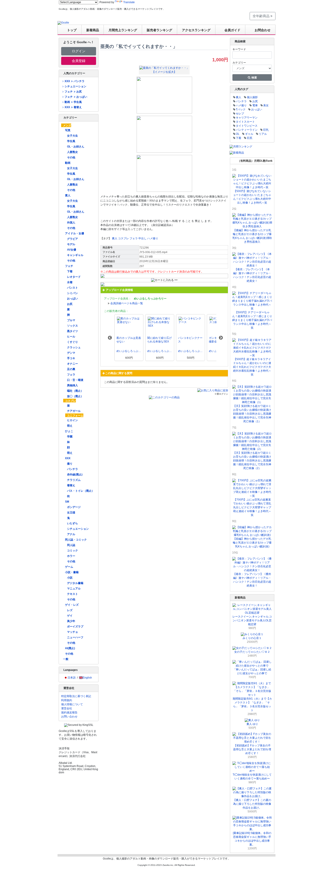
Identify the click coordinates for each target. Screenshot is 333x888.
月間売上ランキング (123, 30)
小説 (69, 577)
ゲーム (69, 566)
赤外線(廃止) (74, 474)
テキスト (72, 594)
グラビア (72, 238)
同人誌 (71, 545)
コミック (72, 550)
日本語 (72, 677)
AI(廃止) (70, 648)
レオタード (74, 276)
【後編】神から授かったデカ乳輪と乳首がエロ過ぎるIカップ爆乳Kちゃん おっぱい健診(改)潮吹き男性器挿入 (252, 236)
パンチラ (72, 469)
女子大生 (72, 135)
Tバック (241, 109)
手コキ (71, 358)
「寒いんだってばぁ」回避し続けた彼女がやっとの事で (252, 671)
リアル (263, 133)
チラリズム (74, 480)
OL (237, 133)
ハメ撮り (152, 238)
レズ (69, 610)
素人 (67, 195)
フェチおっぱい (76, 96)
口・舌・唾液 (75, 380)
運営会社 (66, 708)
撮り (69, 463)
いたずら (72, 523)
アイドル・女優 (74, 233)
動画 (67, 162)
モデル (71, 244)
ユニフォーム (75, 415)
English (87, 677)
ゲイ (69, 615)
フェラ (71, 374)
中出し (142, 238)
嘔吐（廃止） (75, 390)
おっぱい (72, 298)
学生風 (71, 141)
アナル (71, 534)
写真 (67, 130)
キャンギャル (75, 255)
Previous (110, 338)
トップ (72, 30)
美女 (266, 105)
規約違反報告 (69, 712)
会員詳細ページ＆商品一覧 (126, 303)
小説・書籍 (72, 572)
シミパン (72, 293)
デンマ (71, 352)
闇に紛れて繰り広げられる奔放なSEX (159, 339)
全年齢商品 (261, 16)
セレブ (240, 113)
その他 (71, 157)
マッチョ (72, 632)
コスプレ (70, 400)
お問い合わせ (69, 716)
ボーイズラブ (75, 626)
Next (221, 338)
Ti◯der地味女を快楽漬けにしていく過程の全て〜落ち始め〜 (252, 776)
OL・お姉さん (75, 146)
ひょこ (69, 431)
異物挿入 (72, 385)
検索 (254, 77)
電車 (255, 105)
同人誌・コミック (76, 539)
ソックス (72, 325)
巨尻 (249, 138)
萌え (69, 425)
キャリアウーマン (247, 117)
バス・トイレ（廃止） (80, 490)
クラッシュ (74, 347)
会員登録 (78, 61)
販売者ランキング (159, 30)
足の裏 (71, 369)
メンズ (67, 125)
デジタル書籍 (75, 583)
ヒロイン (72, 420)
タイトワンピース (247, 125)
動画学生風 (73, 102)
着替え (71, 485)
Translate (129, 2)
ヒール (71, 336)
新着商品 (92, 30)
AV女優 (71, 249)
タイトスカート (245, 121)
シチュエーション (75, 86)
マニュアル (74, 588)
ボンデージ (74, 507)
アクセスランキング (196, 30)
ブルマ (71, 320)
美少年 (71, 621)
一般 (65, 659)
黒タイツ (72, 331)
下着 (69, 271)
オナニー (72, 363)
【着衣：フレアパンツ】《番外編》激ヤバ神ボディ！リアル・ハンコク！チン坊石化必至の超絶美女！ (252, 579)
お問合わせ (262, 30)
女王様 (71, 512)
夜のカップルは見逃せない (128, 339)
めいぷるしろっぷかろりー (128, 351)
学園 (69, 436)
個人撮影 (252, 97)
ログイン (78, 51)
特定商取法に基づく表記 (76, 696)
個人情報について (72, 704)
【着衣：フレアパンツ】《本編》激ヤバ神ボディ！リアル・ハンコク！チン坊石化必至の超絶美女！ (252, 275)
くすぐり (72, 342)
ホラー (71, 556)
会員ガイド (232, 30)
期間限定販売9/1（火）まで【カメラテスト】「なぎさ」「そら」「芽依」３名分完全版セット (252, 704)
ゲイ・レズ (72, 604)
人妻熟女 (72, 152)
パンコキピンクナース (190, 339)
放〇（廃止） (75, 396)
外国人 (71, 222)
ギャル (249, 133)
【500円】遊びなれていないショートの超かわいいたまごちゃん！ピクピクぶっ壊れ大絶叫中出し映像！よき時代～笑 (252, 197)
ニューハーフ (75, 637)
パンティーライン (247, 129)
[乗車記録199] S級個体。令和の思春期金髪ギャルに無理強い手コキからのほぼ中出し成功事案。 (252, 838)
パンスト (72, 287)
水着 (69, 282)
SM (67, 501)
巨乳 (266, 129)
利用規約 (66, 700)
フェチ (69, 266)
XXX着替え (73, 107)
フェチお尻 (73, 91)
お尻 (69, 304)
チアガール (74, 411)
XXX (67, 458)
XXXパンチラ (74, 81)
